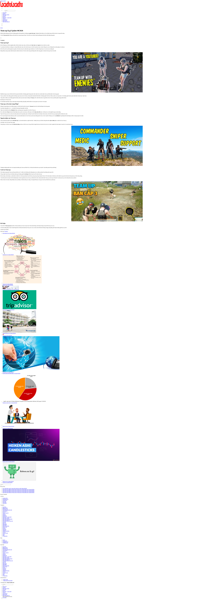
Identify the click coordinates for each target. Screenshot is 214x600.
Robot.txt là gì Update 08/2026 (8, 481)
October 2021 (5, 498)
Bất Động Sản (5, 548)
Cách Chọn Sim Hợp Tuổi (7, 549)
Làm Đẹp (4, 561)
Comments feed (5, 541)
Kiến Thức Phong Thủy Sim (8, 560)
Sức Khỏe (4, 529)
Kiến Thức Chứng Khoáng (7, 558)
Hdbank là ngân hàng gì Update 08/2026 (10, 402)
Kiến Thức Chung (6, 14)
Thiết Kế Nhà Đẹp (6, 531)
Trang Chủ (4, 12)
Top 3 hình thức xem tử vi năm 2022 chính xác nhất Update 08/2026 (15, 488)
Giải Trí (4, 18)
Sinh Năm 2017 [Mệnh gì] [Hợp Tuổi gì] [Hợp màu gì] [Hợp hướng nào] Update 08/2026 (18, 489)
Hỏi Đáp (6, 231)
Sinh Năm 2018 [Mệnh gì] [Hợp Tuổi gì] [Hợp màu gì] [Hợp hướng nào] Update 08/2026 (18, 490)
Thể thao (4, 530)
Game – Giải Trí (5, 552)
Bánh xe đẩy (5, 579)
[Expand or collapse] (0, 38)
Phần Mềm (5, 525)
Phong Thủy (5, 20)
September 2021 (5, 499)
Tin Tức (4, 13)
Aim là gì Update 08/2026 (7, 335)
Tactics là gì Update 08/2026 (8, 284)
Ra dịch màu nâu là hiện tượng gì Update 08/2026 (11, 373)
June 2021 (4, 502)
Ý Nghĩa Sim (5, 536)
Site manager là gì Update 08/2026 (9, 233)
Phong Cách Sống (6, 526)
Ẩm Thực (4, 15)
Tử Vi (4, 534)
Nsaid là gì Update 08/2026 (7, 482)
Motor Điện (5, 524)
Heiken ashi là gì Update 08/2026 (8, 461)
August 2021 (5, 500)
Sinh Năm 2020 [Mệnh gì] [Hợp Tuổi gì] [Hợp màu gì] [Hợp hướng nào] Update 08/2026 (18, 492)
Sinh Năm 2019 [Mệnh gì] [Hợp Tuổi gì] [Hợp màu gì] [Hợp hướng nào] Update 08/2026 (18, 491)
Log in (4, 539)
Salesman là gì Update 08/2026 (8, 254)
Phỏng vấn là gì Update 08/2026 (8, 426)
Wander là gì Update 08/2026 (8, 285)
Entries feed (5, 540)
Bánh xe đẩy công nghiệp (7, 580)
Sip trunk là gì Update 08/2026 (8, 372)
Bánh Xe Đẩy (5, 507)
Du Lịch (4, 551)
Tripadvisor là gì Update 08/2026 (8, 309)
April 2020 (5, 503)
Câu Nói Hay (5, 19)
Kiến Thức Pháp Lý (6, 21)
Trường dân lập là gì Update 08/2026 (9, 333)
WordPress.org (5, 542)
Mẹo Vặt (4, 523)
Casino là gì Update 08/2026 (8, 428)
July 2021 (4, 501)
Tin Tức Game (5, 533)
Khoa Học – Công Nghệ (7, 17)
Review (4, 16)
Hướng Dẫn (5, 555)
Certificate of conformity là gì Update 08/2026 (11, 289)
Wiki (3, 535)
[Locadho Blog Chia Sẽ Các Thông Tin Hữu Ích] (11, 6)
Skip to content (3, 0)
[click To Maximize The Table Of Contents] (0, 37)
